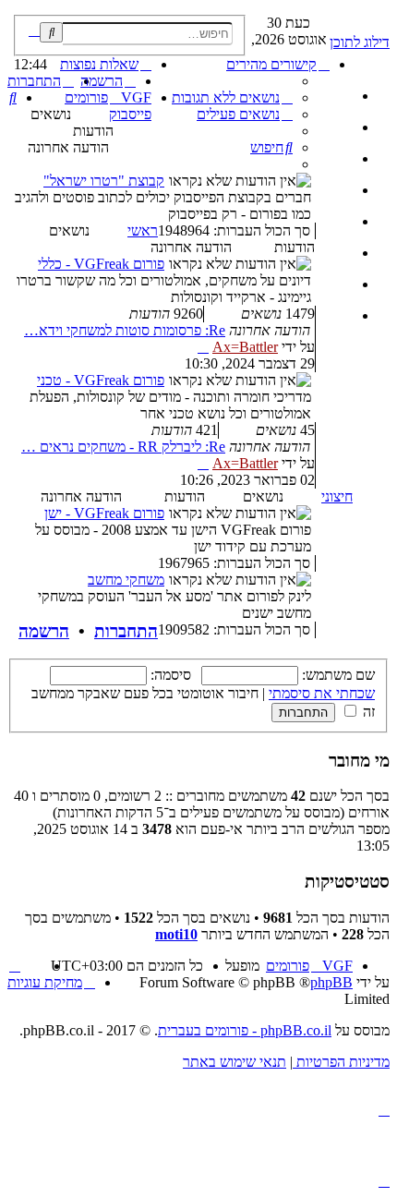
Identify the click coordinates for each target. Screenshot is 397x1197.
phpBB (331, 982)
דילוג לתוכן (360, 42)
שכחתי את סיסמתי (322, 693)
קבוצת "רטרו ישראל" (103, 180)
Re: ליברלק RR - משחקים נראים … (123, 446)
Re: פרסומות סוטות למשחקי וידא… (124, 330)
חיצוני (337, 496)
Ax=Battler (245, 347)
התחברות (126, 631)
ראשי (142, 230)
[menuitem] (232, 97)
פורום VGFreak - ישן (104, 513)
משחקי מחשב (126, 579)
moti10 (176, 934)
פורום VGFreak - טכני (100, 380)
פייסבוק (130, 114)
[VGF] (379, 19)
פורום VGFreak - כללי (101, 264)
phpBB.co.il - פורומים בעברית (244, 1030)
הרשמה (43, 631)
